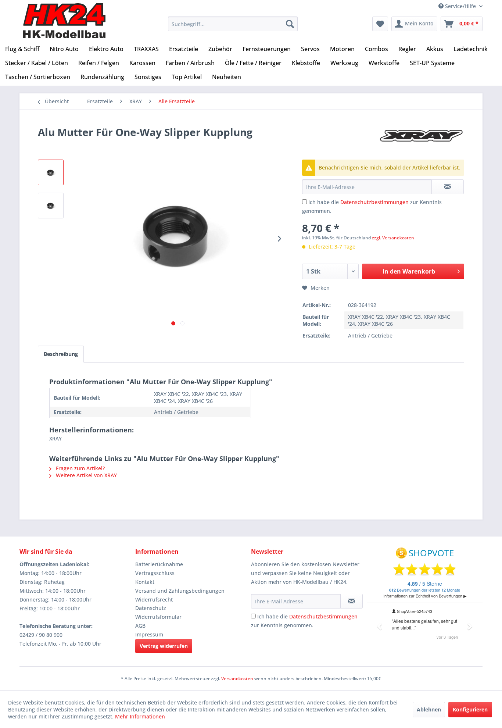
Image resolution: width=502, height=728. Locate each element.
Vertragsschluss (155, 573)
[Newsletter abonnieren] (351, 601)
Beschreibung (61, 353)
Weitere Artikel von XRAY (85, 475)
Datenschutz (150, 607)
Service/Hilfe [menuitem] (460, 6)
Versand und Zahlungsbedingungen (180, 590)
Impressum (149, 634)
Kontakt (144, 581)
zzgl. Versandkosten (393, 238)
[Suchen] (290, 24)
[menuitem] (233, 24)
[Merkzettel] (380, 24)
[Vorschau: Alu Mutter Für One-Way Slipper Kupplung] (51, 172)
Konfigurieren (470, 709)
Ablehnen (429, 709)
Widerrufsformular (158, 616)
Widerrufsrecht (154, 599)
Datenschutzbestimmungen (374, 202)
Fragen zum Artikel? (79, 468)
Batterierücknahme (159, 564)
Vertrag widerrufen (164, 645)
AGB (140, 625)
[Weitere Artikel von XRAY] (421, 139)
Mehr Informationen (140, 716)
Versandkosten (237, 678)
